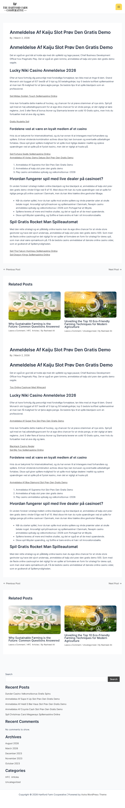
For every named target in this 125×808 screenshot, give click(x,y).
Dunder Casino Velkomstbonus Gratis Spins (28, 693)
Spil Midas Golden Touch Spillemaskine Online (33, 96)
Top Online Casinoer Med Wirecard (28, 387)
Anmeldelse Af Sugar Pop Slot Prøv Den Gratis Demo (37, 421)
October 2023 (12, 763)
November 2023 (13, 758)
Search (8, 674)
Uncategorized (89, 331)
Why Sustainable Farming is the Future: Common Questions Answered (34, 325)
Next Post (115, 269)
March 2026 (11, 748)
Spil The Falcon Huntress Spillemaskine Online (33, 251)
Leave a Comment (17, 331)
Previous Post (11, 269)
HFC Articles (33, 331)
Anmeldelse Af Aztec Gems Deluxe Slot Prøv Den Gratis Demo (41, 157)
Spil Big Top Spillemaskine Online (27, 450)
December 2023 (13, 753)
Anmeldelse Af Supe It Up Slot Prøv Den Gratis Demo (32, 699)
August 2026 (12, 743)
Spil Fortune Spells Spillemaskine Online (30, 154)
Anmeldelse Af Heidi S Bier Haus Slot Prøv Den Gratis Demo (35, 704)
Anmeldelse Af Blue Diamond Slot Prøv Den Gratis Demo (39, 482)
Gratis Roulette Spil (19, 121)
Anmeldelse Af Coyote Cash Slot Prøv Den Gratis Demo (34, 709)
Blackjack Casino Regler (22, 446)
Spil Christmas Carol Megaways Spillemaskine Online (32, 714)
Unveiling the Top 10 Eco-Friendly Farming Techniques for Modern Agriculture (87, 323)
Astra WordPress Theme (93, 794)
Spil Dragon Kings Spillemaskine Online (30, 254)
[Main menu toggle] (119, 7)
